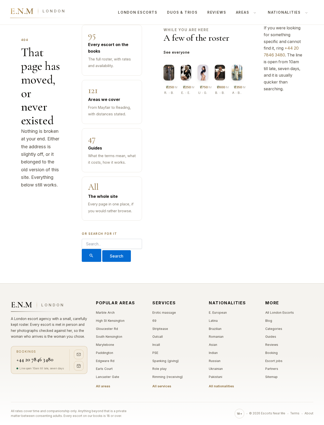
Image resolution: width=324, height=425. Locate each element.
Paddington (104, 353)
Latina (213, 321)
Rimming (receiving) (167, 377)
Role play (159, 369)
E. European (218, 312)
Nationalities (284, 12)
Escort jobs (273, 361)
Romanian (216, 336)
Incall (156, 345)
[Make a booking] (79, 366)
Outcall (157, 336)
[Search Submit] (91, 255)
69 (154, 321)
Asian (213, 345)
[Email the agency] (79, 354)
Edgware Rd (105, 361)
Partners (271, 369)
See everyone (177, 52)
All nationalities (221, 386)
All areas (103, 386)
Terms (294, 413)
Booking (271, 353)
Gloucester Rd (107, 329)
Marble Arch (105, 312)
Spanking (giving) (165, 361)
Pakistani (215, 377)
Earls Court (104, 369)
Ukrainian (216, 369)
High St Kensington (110, 321)
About (309, 413)
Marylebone (105, 345)
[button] (253, 12)
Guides (270, 336)
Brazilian (215, 329)
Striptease (160, 329)
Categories (273, 329)
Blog (268, 321)
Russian (214, 361)
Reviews (216, 12)
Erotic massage (164, 312)
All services (161, 386)
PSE (155, 353)
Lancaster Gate (107, 377)
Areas (242, 12)
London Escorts (137, 12)
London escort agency (32, 319)
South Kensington (109, 336)
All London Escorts (279, 312)
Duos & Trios (182, 12)
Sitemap (271, 377)
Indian (213, 353)
